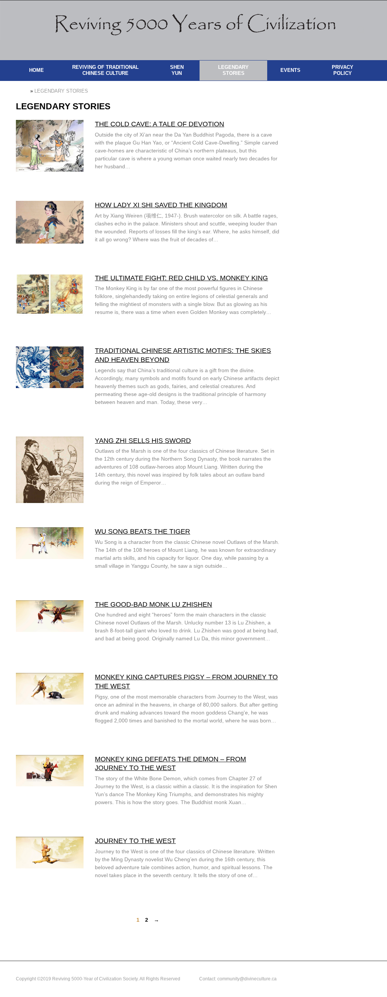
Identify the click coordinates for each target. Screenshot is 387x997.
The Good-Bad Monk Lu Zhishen (153, 604)
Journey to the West (135, 841)
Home (22, 91)
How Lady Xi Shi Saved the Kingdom (161, 205)
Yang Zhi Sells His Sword (143, 440)
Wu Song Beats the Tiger (142, 531)
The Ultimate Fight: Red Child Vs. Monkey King (181, 278)
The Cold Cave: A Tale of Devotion (159, 124)
